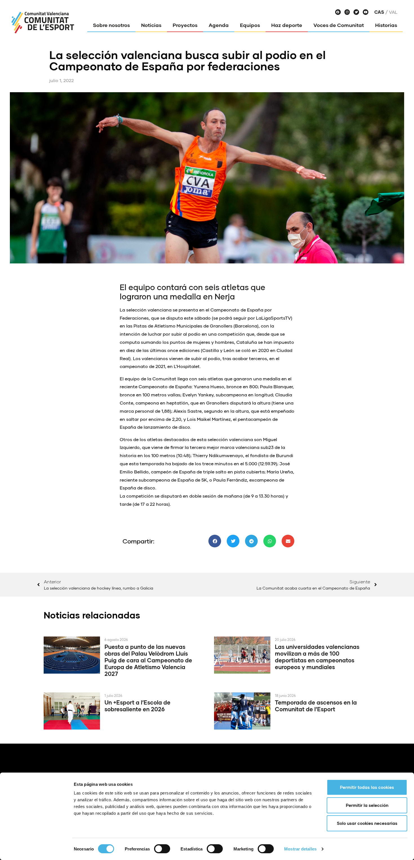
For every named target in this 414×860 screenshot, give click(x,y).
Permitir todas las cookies (367, 787)
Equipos (250, 25)
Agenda (219, 25)
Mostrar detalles (300, 849)
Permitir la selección (367, 805)
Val (393, 12)
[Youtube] (365, 12)
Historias (386, 25)
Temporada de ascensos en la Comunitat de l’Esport (316, 705)
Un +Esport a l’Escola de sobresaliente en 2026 (137, 705)
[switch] (162, 848)
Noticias (151, 25)
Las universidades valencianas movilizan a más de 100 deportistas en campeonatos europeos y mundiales (317, 656)
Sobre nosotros (111, 25)
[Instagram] (347, 12)
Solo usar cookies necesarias (367, 823)
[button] (214, 541)
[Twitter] (356, 12)
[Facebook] (338, 12)
